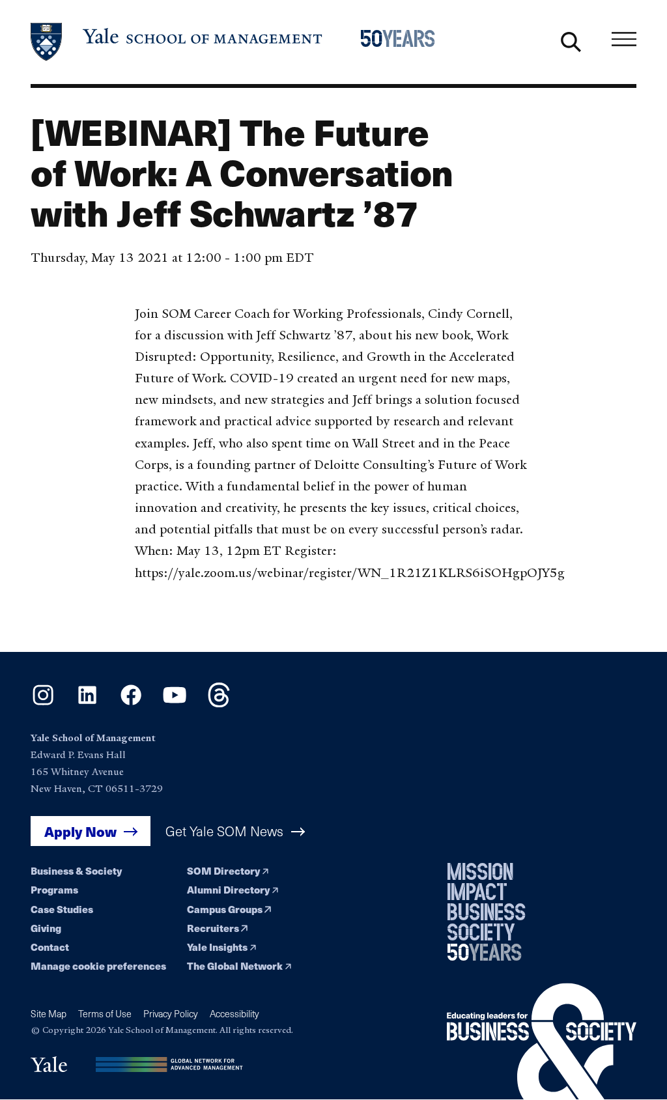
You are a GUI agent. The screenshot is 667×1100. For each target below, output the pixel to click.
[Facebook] (131, 703)
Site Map (48, 1014)
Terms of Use (105, 1014)
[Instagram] (43, 703)
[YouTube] (174, 703)
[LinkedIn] (87, 703)
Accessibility (234, 1014)
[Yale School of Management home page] (177, 42)
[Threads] (218, 703)
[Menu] (624, 39)
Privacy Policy (170, 1014)
